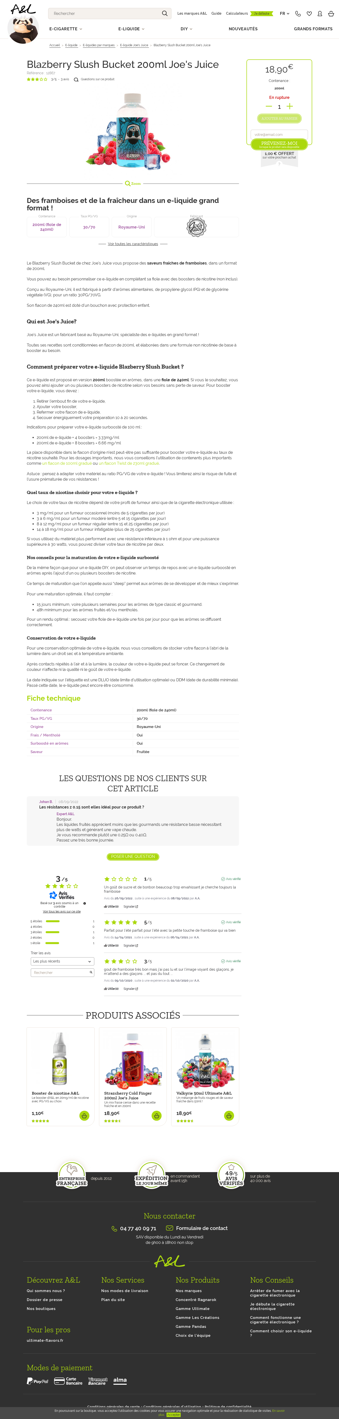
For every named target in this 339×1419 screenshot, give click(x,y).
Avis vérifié (233, 879)
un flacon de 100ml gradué (67, 463)
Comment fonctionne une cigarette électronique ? (275, 1319)
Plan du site (113, 1300)
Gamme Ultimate (193, 1308)
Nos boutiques (41, 1308)
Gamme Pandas (191, 1326)
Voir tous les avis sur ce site (62, 911)
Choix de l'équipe (193, 1335)
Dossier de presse (45, 1300)
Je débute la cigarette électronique (272, 1306)
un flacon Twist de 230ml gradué (129, 463)
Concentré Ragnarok (196, 1300)
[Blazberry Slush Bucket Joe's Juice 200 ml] (133, 130)
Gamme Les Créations (197, 1317)
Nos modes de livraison (124, 1291)
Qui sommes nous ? (46, 1291)
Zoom (136, 183)
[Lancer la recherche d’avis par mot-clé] (91, 972)
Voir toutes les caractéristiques (133, 244)
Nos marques (189, 1291)
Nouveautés (243, 29)
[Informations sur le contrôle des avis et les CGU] (85, 903)
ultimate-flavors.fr (45, 1340)
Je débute (261, 13)
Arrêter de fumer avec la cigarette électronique (275, 1293)
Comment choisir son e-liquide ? (281, 1333)
